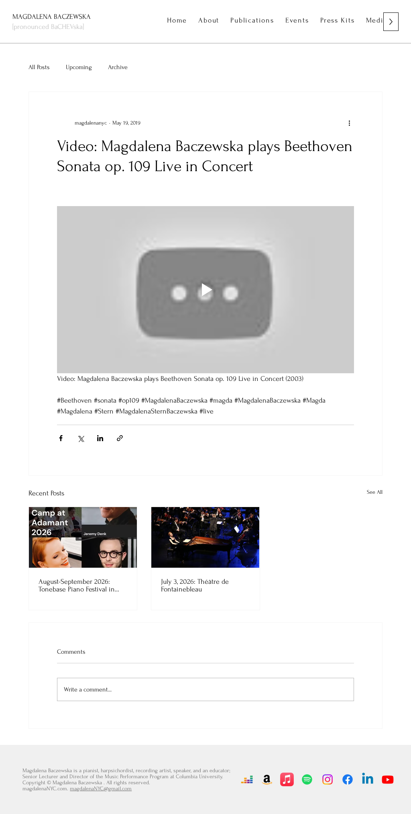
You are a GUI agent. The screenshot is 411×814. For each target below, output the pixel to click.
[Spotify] (307, 779)
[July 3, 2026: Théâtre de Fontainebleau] (205, 537)
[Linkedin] (367, 779)
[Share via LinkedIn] (100, 438)
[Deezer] (247, 779)
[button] (297, 20)
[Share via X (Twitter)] (80, 438)
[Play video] (205, 289)
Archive (118, 67)
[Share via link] (120, 438)
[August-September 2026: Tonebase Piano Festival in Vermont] (83, 537)
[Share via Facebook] (61, 438)
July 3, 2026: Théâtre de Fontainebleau (195, 585)
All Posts (39, 67)
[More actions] (349, 122)
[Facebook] (347, 779)
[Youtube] (388, 779)
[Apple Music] (287, 779)
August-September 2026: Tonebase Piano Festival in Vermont (77, 585)
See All (375, 492)
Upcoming (79, 67)
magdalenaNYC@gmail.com (101, 788)
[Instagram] (327, 779)
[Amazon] (267, 779)
